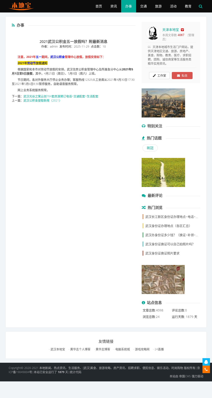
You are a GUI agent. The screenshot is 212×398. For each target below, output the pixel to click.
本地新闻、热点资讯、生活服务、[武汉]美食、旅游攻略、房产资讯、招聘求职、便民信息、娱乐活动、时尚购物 (111, 368)
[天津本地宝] (23, 5)
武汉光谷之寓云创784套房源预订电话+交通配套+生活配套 (60, 96)
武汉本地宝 (57, 349)
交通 (143, 6)
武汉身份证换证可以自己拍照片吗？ (170, 244)
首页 (98, 6)
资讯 (113, 6)
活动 (173, 6)
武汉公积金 (57, 57)
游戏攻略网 (141, 349)
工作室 (161, 75)
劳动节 (31, 63)
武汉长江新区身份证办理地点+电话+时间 (173, 217)
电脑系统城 (122, 349)
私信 (183, 75)
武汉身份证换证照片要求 (162, 253)
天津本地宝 (170, 29)
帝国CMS (185, 376)
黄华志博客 (102, 349)
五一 (39, 57)
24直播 (159, 349)
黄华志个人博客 (79, 349)
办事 (128, 6)
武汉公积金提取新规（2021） (42, 100)
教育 (188, 6)
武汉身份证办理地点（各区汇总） (168, 226)
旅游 (158, 6)
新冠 (150, 148)
